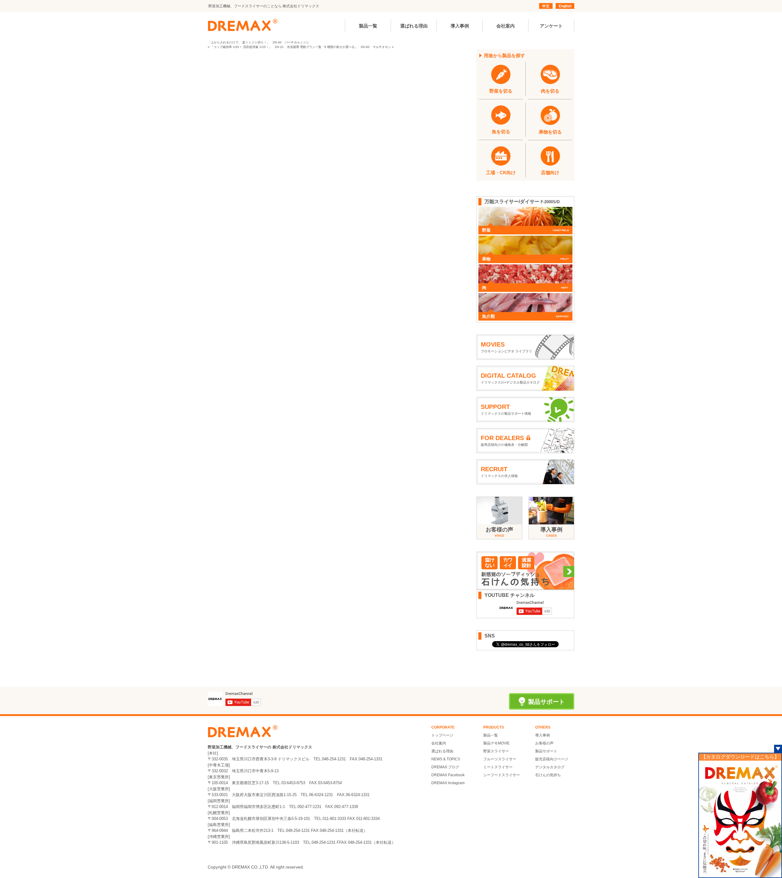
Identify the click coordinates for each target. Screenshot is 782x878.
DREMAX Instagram (448, 783)
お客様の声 (544, 743)
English (565, 6)
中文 (546, 6)
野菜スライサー (496, 751)
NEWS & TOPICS (445, 759)
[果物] (525, 238)
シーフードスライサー (501, 775)
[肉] (525, 267)
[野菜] (525, 210)
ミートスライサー (498, 767)
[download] (740, 819)
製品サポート (546, 751)
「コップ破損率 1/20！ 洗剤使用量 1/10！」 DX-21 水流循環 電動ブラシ (262, 47)
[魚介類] (525, 296)
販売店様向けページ (551, 759)
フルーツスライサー (499, 759)
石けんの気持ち (548, 775)
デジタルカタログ (550, 767)
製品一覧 (490, 735)
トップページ (442, 735)
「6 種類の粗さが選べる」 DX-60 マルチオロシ (356, 47)
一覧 (318, 47)
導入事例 (542, 735)
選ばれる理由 (442, 751)
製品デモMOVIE (496, 743)
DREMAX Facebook (448, 775)
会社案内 (438, 743)
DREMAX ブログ (445, 767)
